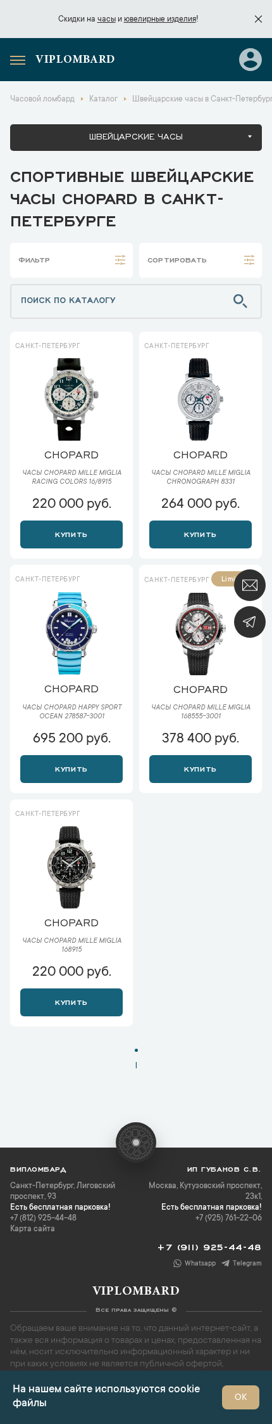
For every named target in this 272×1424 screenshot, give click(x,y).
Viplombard (75, 60)
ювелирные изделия (160, 19)
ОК (241, 1398)
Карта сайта (32, 1229)
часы (106, 19)
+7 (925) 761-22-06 (228, 1218)
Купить (71, 533)
